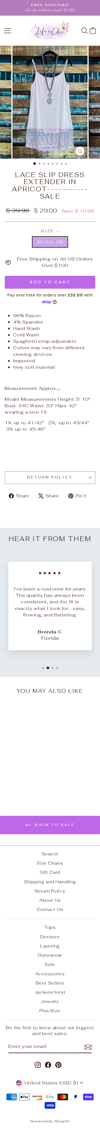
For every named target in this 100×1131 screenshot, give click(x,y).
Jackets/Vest (50, 992)
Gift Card (50, 872)
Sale (50, 964)
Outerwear (50, 955)
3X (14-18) (50, 242)
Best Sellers (50, 983)
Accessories (50, 973)
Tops (50, 927)
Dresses (50, 936)
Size (50, 231)
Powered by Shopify (50, 1121)
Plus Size (49, 1010)
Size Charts (50, 863)
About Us (50, 900)
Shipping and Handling (50, 881)
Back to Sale (54, 825)
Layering (50, 946)
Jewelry (50, 1001)
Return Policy (50, 477)
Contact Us (50, 909)
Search (50, 854)
